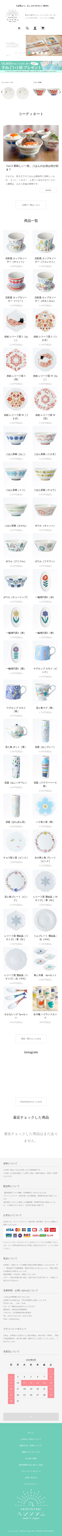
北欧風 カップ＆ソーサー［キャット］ (16, 260)
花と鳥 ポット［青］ (16, 747)
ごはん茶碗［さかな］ (16, 525)
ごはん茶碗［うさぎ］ (45, 454)
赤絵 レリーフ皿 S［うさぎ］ (45, 338)
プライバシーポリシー (31, 1471)
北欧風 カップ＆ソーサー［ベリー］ (16, 299)
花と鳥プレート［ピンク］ (16, 898)
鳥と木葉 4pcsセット (45, 975)
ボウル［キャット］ (45, 525)
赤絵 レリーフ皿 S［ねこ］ (16, 338)
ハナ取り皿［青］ (45, 822)
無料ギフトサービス (31, 1452)
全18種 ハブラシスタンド (45, 1016)
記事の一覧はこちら (31, 205)
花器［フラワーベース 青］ (45, 784)
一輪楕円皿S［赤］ (45, 597)
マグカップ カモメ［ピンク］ (45, 670)
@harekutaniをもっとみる (31, 1102)
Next (60, 92)
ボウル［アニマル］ (16, 561)
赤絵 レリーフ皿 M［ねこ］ (45, 378)
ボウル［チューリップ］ (16, 597)
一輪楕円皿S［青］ (45, 633)
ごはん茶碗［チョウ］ (45, 490)
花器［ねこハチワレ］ (16, 783)
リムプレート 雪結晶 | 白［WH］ (45, 938)
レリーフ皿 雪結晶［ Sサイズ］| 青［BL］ (16, 938)
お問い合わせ (31, 1478)
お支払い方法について (31, 1439)
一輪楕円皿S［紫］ (16, 668)
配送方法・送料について (31, 1445)
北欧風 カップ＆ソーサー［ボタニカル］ (45, 299)
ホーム (31, 1433)
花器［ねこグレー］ (45, 747)
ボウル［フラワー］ (45, 561)
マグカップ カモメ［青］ (16, 710)
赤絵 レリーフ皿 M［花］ (45, 417)
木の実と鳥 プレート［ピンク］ (45, 859)
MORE (48, 190)
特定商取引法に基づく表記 (31, 1465)
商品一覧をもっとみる (31, 1039)
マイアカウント (31, 1484)
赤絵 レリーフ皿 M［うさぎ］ (16, 417)
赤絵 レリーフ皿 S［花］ (16, 378)
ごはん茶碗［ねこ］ (16, 454)
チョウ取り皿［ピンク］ (16, 857)
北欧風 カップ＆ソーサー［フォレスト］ (45, 260)
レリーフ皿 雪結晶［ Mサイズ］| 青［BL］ (45, 898)
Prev (2, 92)
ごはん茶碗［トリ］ (16, 490)
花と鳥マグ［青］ (45, 708)
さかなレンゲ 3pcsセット (16, 1016)
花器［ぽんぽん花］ (16, 822)
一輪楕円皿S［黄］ (16, 633)
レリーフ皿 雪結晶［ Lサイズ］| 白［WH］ (16, 977)
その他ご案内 (31, 1458)
